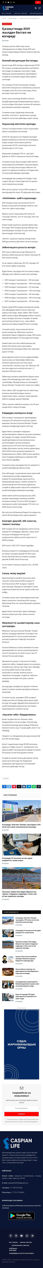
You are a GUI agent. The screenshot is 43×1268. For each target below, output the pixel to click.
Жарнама (12, 1250)
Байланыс (13, 1248)
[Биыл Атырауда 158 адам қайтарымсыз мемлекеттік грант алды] (8, 997)
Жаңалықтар (7, 24)
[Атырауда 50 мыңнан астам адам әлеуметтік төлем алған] (21, 844)
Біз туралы (6, 13)
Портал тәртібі (20, 13)
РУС (38, 2)
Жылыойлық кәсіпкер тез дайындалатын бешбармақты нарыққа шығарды (27, 971)
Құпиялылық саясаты (20, 1245)
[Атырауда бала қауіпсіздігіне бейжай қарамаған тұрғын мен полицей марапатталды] (8, 984)
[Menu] (39, 8)
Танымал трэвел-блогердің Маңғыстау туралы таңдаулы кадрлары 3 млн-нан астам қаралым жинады (19, 894)
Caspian (5, 778)
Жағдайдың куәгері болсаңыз (21, 1253)
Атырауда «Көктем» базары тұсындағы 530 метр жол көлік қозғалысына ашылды (27, 920)
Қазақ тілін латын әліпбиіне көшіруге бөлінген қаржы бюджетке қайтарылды (26, 959)
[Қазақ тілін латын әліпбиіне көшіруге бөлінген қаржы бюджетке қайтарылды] (8, 959)
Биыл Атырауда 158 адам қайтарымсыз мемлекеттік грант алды (26, 996)
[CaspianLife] (15, 8)
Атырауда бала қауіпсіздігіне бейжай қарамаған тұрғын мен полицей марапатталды (27, 984)
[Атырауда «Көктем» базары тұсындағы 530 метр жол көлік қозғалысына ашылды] (21, 811)
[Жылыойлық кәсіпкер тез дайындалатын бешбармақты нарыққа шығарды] (8, 972)
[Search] (35, 8)
